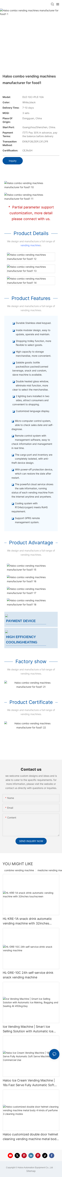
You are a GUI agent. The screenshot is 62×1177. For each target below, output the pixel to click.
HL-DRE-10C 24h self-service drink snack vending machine (28, 975)
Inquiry (13, 160)
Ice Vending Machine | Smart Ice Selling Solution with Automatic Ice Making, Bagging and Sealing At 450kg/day (28, 1029)
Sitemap (31, 1170)
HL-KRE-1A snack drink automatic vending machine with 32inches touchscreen (27, 921)
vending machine (30, 245)
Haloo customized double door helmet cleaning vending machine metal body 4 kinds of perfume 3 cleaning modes (30, 1137)
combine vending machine (19, 870)
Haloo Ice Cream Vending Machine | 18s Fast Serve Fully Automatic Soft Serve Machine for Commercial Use (29, 1083)
